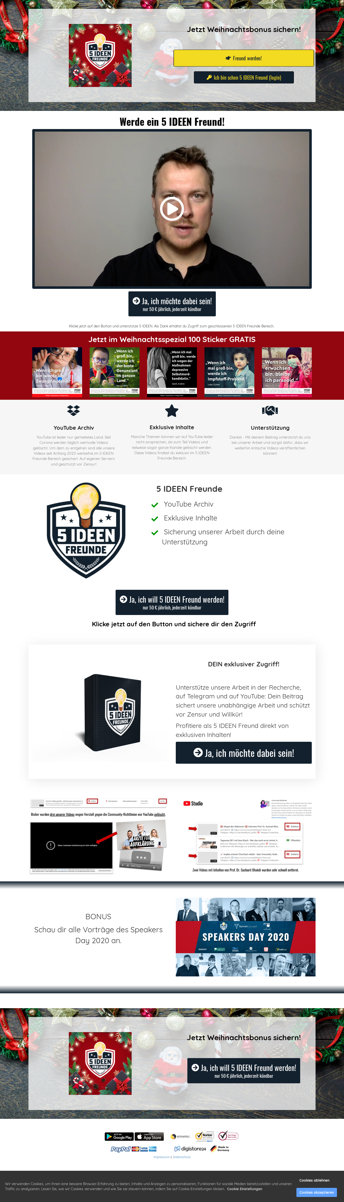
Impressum (161, 1157)
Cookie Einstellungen (244, 1189)
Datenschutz (182, 1157)
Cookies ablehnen (314, 1180)
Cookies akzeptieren (316, 1192)
